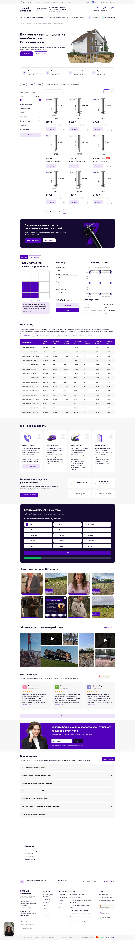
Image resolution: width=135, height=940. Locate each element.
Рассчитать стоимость (29, 494)
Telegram (87, 2)
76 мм (31, 84)
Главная (22, 23)
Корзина (112, 9)
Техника (76, 17)
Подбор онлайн (110, 17)
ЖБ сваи (24, 257)
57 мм (23, 84)
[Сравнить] (60, 130)
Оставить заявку (31, 466)
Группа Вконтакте (27, 928)
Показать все (75, 84)
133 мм (56, 84)
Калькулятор (96, 17)
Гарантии (56, 2)
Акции (82, 17)
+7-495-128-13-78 (42, 8)
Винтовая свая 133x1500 (100, 161)
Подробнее (67, 305)
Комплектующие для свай (57, 17)
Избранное (104, 9)
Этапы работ (63, 894)
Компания (38, 2)
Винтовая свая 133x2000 (53, 198)
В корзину (51, 129)
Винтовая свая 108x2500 (100, 125)
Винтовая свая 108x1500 (53, 125)
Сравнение (96, 9)
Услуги (69, 17)
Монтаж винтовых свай (77, 894)
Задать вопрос (49, 240)
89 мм (39, 84)
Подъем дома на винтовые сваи (80, 914)
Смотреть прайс (41, 54)
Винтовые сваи (24, 17)
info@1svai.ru (24, 922)
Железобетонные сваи (39, 17)
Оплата (61, 904)
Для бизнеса (62, 907)
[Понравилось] (64, 130)
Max (95, 2)
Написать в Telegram (33, 240)
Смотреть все (107, 627)
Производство (47, 912)
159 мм (65, 84)
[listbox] (53, 91)
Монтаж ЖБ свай (75, 897)
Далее (67, 552)
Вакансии (46, 915)
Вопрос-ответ (63, 897)
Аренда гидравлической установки (81, 922)
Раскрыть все (26, 704)
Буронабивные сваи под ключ (79, 910)
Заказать (67, 310)
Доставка (62, 900)
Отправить (78, 741)
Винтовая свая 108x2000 (77, 125)
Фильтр (30, 135)
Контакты (48, 2)
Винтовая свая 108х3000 (77, 161)
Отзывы (70, 2)
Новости (63, 2)
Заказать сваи (26, 53)
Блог (44, 905)
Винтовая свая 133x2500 (76, 198)
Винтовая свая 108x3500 (53, 161)
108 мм (47, 84)
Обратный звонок (108, 2)
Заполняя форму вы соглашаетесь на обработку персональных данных (67, 745)
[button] (21, 595)
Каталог (101, 891)
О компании (46, 899)
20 (59, 211)
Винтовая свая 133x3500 (100, 198)
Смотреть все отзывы (67, 716)
